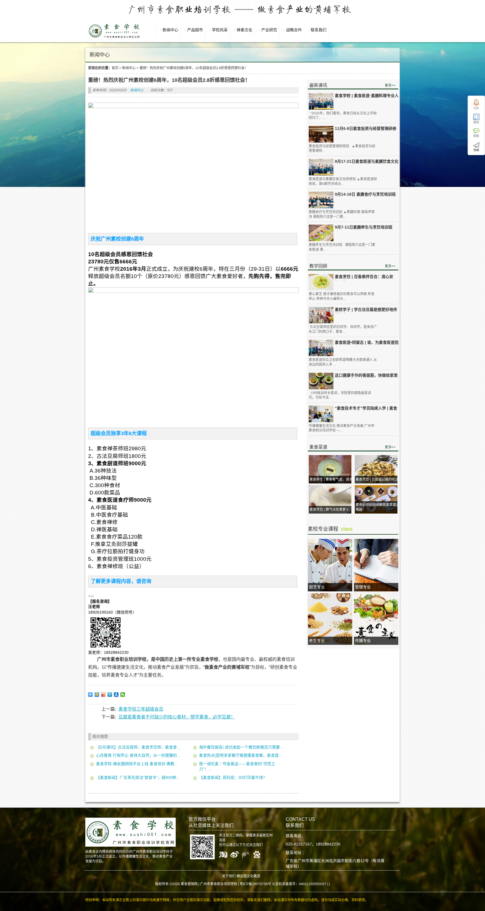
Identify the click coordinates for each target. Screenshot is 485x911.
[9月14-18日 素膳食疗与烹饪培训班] (321, 200)
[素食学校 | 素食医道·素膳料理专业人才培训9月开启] (321, 101)
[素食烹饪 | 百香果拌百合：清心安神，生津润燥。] (321, 282)
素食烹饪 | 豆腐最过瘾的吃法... (378, 480)
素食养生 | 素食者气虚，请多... (332, 480)
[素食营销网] (114, 38)
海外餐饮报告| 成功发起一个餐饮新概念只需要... (241, 747)
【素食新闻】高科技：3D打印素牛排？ (233, 777)
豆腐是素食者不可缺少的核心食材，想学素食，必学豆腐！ (176, 717)
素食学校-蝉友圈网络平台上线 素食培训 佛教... (137, 763)
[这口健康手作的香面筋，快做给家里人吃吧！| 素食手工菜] (321, 381)
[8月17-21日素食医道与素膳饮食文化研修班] (321, 167)
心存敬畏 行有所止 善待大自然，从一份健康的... (138, 755)
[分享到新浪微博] (103, 694)
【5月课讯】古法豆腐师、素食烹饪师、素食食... (138, 747)
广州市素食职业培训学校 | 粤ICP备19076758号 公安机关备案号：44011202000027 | (264, 884)
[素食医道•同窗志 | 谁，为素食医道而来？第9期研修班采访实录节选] (321, 348)
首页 (115, 68)
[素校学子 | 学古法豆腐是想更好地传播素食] (321, 315)
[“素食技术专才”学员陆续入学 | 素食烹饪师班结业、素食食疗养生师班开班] (321, 414)
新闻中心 (129, 68)
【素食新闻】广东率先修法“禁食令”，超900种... (138, 777)
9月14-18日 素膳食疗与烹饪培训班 (365, 194)
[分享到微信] (122, 694)
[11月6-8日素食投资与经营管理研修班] (321, 134)
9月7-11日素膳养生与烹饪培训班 (363, 227)
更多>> (390, 85)
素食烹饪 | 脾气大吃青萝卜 (329, 510)
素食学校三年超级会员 (140, 709)
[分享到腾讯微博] (109, 694)
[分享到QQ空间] (97, 694)
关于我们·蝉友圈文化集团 (241, 876)
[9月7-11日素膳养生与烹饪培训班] (321, 233)
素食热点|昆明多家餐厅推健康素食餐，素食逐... (240, 755)
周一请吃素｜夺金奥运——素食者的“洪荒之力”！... (237, 766)
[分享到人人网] (116, 694)
